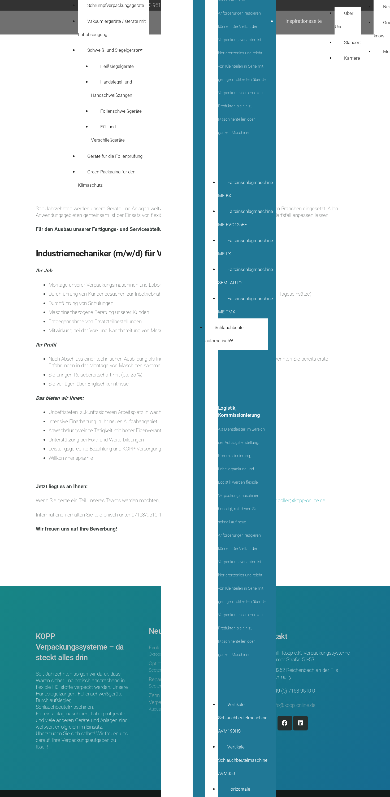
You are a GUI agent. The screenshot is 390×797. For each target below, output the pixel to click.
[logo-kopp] (35, 22)
